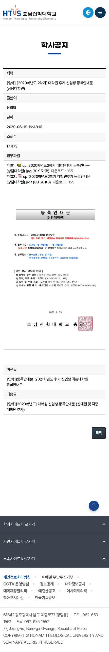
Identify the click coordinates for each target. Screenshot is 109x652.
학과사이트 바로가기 (19, 524)
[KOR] (88, 12)
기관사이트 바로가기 (19, 541)
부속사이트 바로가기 (19, 558)
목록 (99, 433)
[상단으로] (94, 506)
